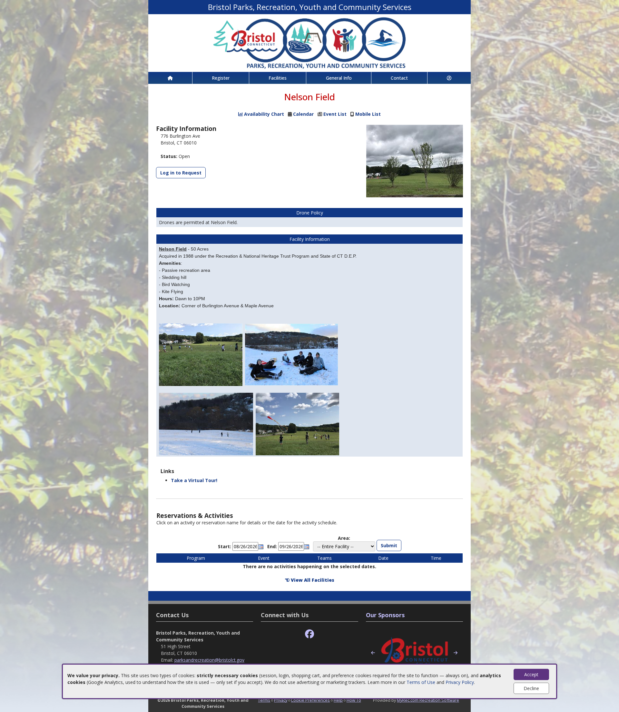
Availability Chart (263, 114)
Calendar (303, 114)
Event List (335, 114)
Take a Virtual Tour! (194, 480)
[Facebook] (309, 634)
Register (221, 78)
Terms (264, 700)
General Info (339, 78)
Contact (399, 78)
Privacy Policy (460, 682)
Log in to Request (180, 173)
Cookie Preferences (310, 700)
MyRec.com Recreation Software (428, 700)
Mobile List (368, 114)
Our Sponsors (385, 615)
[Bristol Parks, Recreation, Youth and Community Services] (309, 42)
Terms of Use (421, 682)
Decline (531, 688)
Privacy (280, 700)
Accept (531, 674)
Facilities (278, 78)
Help (338, 700)
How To (354, 700)
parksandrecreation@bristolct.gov (209, 660)
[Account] (449, 78)
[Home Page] (170, 78)
